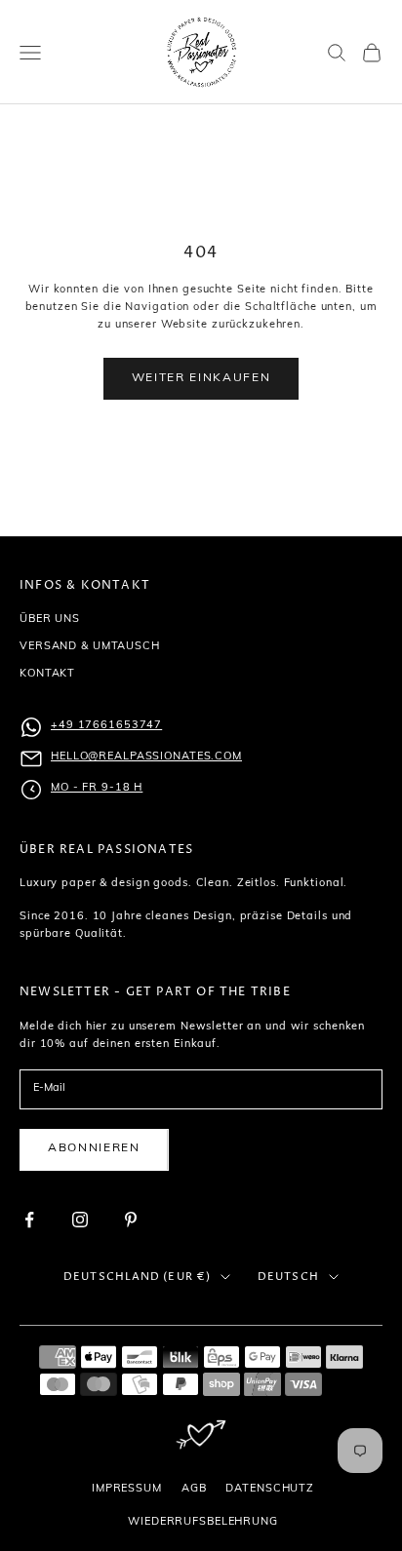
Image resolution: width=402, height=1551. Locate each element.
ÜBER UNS (50, 619)
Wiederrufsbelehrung (203, 1522)
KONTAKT (47, 674)
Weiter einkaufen (201, 378)
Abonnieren (94, 1148)
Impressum (127, 1489)
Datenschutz (269, 1489)
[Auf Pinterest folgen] (131, 1219)
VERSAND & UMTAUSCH (90, 646)
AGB (194, 1489)
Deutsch (288, 1276)
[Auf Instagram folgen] (80, 1219)
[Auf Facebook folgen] (29, 1219)
